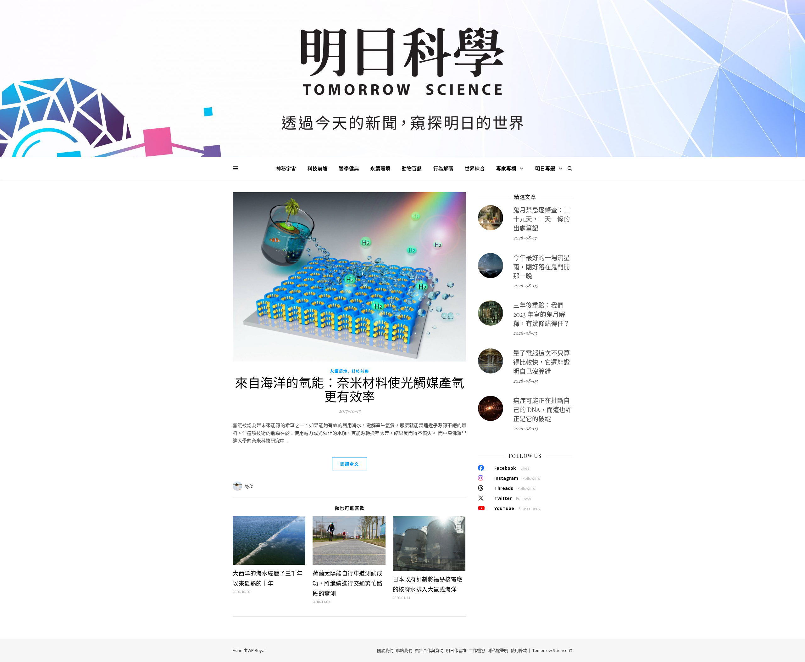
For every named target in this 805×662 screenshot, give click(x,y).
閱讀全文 (349, 464)
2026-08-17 (524, 237)
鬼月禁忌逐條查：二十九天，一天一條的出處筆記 (541, 218)
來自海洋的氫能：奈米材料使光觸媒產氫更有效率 (349, 389)
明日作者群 (456, 650)
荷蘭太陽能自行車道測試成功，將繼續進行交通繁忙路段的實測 (347, 583)
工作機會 (477, 650)
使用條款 (519, 650)
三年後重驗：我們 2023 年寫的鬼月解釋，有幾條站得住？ (541, 314)
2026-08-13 (525, 333)
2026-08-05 (525, 285)
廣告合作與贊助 (429, 650)
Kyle (249, 486)
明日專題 (545, 168)
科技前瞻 (318, 168)
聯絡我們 (404, 650)
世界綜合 (475, 168)
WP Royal (256, 650)
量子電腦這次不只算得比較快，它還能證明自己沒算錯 (541, 362)
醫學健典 (349, 168)
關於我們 (385, 650)
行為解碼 (443, 168)
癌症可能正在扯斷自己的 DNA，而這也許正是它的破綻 (542, 409)
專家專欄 (506, 168)
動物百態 (412, 168)
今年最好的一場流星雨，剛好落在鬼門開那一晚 (541, 266)
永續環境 (380, 168)
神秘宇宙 (286, 168)
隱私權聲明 (498, 650)
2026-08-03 (525, 381)
